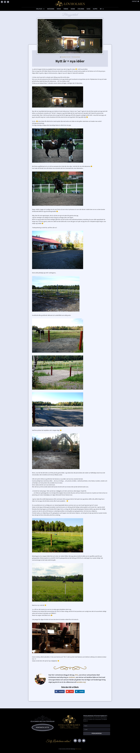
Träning (65, 9)
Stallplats (39, 9)
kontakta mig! (81, 682)
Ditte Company (78, 749)
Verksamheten (76, 57)
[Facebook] (2, 2)
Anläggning (50, 9)
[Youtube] (8, 2)
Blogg (88, 9)
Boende (73, 9)
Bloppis (95, 9)
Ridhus (59, 9)
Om (101, 9)
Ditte (76, 675)
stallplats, (72, 677)
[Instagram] (5, 2)
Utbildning (81, 9)
